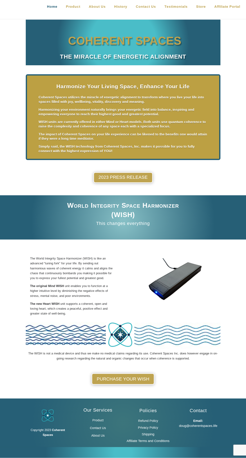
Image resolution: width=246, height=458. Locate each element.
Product (73, 6)
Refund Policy (148, 421)
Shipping (148, 434)
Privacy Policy (148, 427)
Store (201, 6)
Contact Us (146, 6)
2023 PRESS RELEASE (123, 177)
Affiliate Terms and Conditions (148, 441)
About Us (97, 6)
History (120, 6)
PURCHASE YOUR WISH (123, 378)
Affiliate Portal (227, 6)
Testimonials (176, 6)
